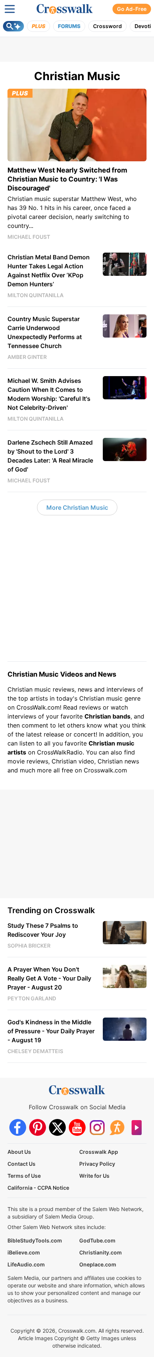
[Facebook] (17, 1127)
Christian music (101, 698)
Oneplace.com (97, 1264)
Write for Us (94, 1175)
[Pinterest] (37, 1127)
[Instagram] (97, 1127)
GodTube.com (97, 1240)
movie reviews (27, 761)
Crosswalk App (98, 1152)
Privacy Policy (97, 1164)
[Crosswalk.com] (65, 9)
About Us (19, 1152)
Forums (69, 26)
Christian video (73, 761)
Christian (20, 689)
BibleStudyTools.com (34, 1240)
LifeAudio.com (26, 1264)
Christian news (118, 761)
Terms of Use (24, 1175)
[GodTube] (136, 1127)
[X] (57, 1127)
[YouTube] (77, 1127)
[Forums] (116, 1127)
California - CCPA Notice (38, 1187)
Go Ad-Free (132, 9)
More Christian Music (77, 507)
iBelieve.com (23, 1252)
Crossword (107, 26)
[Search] (13, 26)
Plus (38, 26)
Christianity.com (100, 1252)
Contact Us (21, 1164)
